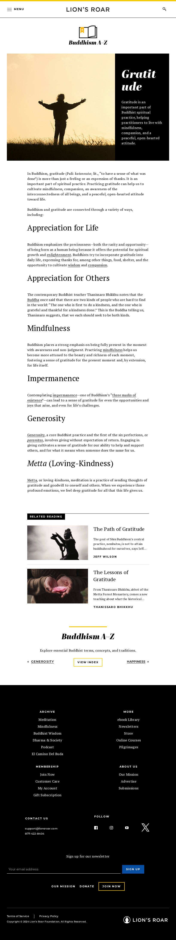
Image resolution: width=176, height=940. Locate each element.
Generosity (36, 435)
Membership (47, 766)
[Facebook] (99, 828)
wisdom (74, 265)
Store (128, 733)
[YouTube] (130, 828)
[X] (146, 828)
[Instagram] (115, 828)
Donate (87, 886)
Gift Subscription (47, 795)
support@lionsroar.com (41, 828)
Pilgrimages (128, 747)
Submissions (129, 788)
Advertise (128, 781)
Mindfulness (48, 726)
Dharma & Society (47, 740)
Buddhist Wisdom (47, 733)
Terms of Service (18, 916)
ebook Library (128, 719)
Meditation (47, 719)
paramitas (35, 440)
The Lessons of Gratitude (110, 576)
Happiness (136, 661)
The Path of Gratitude (119, 528)
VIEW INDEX (88, 662)
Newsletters (128, 726)
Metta (32, 480)
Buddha (33, 299)
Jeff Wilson (105, 556)
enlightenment (59, 254)
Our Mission (128, 774)
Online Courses (128, 740)
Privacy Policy (48, 916)
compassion (97, 265)
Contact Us (36, 818)
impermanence (65, 395)
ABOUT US (129, 766)
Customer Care (47, 781)
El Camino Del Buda (47, 753)
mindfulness (113, 349)
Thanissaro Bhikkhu (113, 607)
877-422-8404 (34, 833)
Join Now (47, 774)
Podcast (47, 747)
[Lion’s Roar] (145, 922)
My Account (47, 788)
